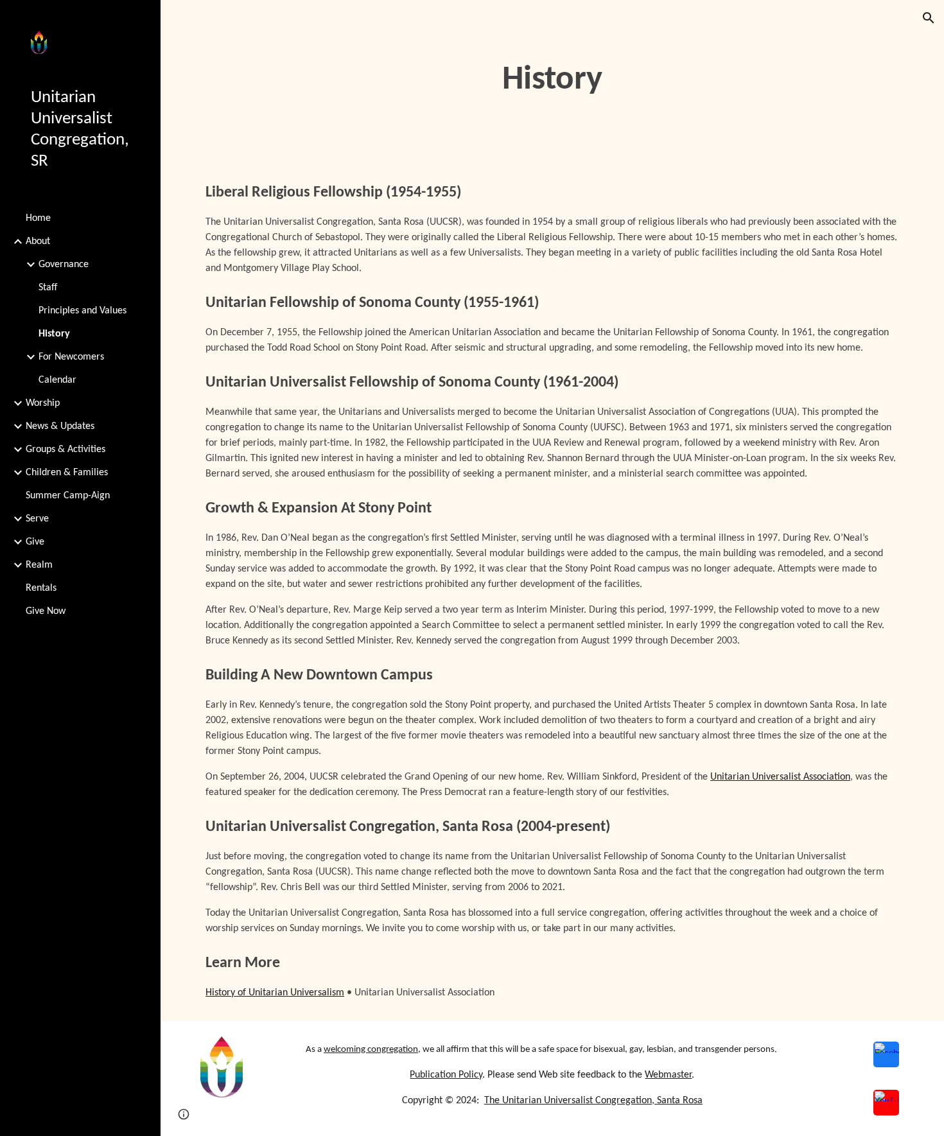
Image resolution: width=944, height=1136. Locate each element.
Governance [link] (64, 264)
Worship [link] (43, 403)
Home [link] (38, 218)
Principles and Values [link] (83, 311)
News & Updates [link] (60, 426)
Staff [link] (48, 288)
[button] (928, 18)
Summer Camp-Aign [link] (68, 496)
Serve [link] (37, 519)
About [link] (38, 241)
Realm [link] (39, 565)
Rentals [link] (41, 588)
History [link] (54, 334)
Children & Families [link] (67, 473)
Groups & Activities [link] (65, 449)
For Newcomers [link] (71, 357)
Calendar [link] (57, 380)
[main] (551, 80)
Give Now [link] (46, 611)
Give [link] (35, 542)
